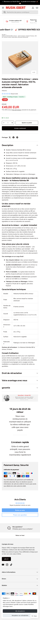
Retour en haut (20, 535)
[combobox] (20, 12)
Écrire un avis (20, 510)
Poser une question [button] (20, 515)
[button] (37, 8)
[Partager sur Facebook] (13, 137)
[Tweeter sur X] (10, 137)
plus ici (6, 559)
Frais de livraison (16, 110)
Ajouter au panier (27, 122)
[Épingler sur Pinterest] (17, 137)
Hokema (4, 90)
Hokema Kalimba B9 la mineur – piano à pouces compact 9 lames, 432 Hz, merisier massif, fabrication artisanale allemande (19, 36)
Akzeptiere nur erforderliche (20, 615)
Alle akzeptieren (20, 611)
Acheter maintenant (20, 128)
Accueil (3, 34)
